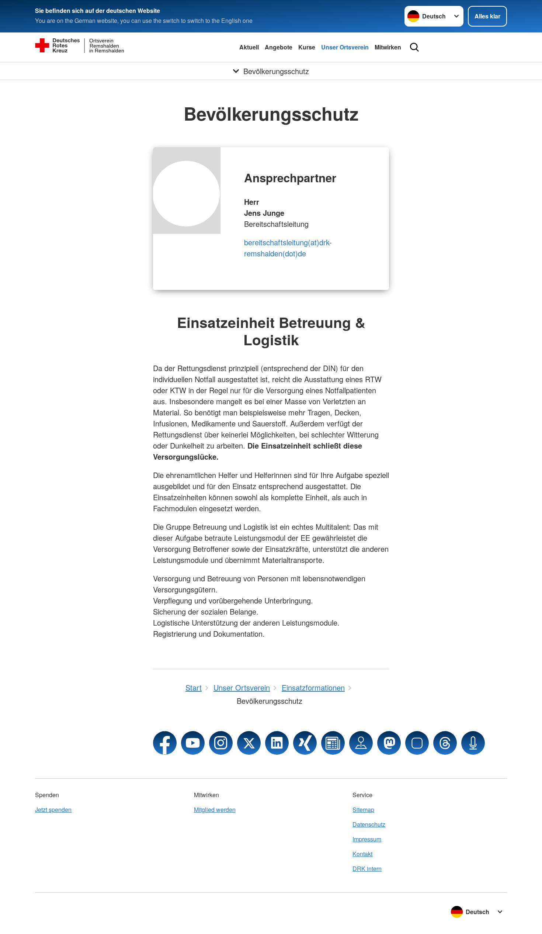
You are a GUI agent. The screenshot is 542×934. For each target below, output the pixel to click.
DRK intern (367, 868)
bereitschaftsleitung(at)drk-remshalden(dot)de (288, 248)
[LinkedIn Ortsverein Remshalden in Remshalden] (277, 743)
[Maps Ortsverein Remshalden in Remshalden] (361, 743)
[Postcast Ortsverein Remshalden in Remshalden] (473, 743)
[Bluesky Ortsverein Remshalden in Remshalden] (417, 743)
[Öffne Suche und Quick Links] (414, 47)
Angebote (278, 47)
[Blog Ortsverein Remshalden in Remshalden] (333, 743)
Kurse (306, 47)
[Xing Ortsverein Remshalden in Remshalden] (305, 743)
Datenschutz (368, 824)
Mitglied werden (215, 809)
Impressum (366, 839)
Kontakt (362, 854)
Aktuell (249, 47)
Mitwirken (388, 47)
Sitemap (363, 809)
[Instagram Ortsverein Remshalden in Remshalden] (221, 743)
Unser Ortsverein (345, 47)
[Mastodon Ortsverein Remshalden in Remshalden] (389, 743)
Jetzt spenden (53, 809)
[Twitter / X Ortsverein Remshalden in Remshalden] (249, 743)
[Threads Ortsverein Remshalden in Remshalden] (445, 743)
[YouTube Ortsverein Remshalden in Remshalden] (193, 743)
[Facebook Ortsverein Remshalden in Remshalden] (165, 743)
